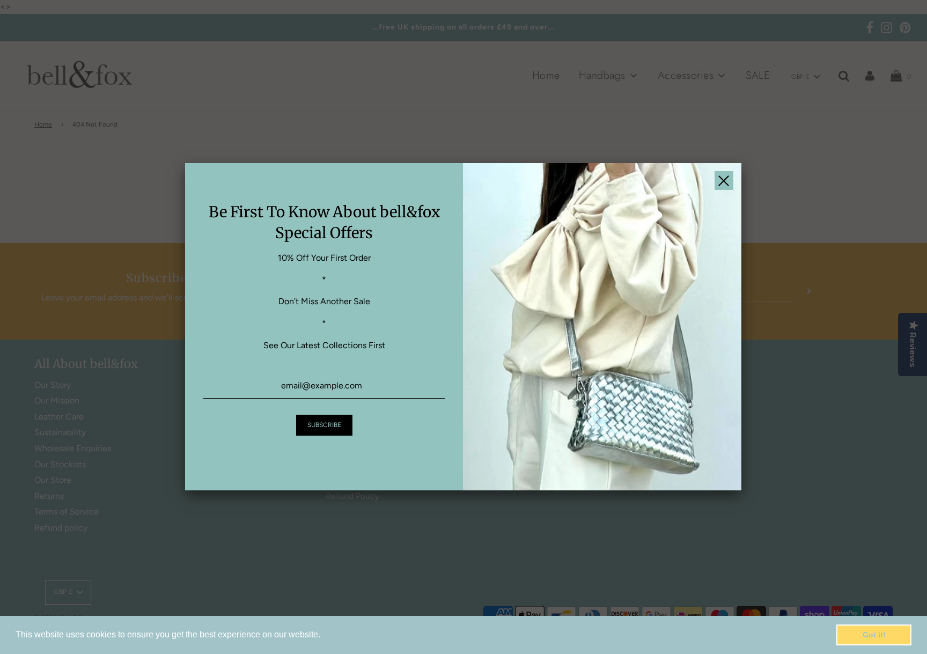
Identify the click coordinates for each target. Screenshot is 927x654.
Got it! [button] (874, 634)
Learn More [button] (345, 634)
